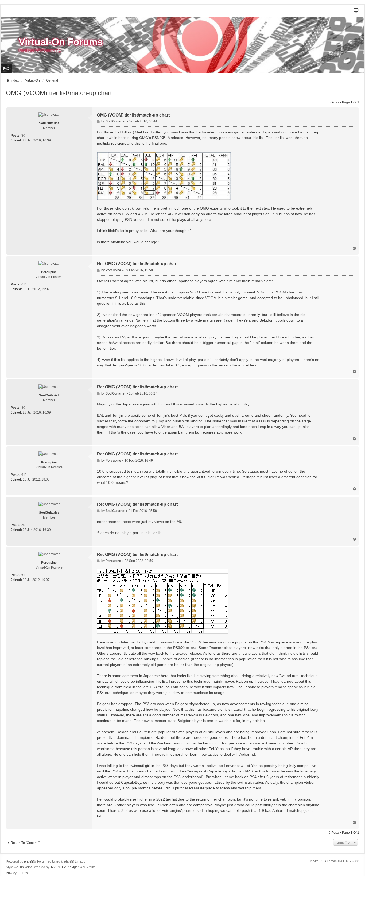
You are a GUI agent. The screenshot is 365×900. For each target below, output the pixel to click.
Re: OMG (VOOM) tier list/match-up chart (137, 263)
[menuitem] (11, 873)
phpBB (29, 861)
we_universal (23, 867)
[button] (356, 10)
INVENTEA (58, 867)
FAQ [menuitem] (6, 69)
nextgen (74, 867)
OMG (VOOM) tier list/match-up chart (59, 92)
